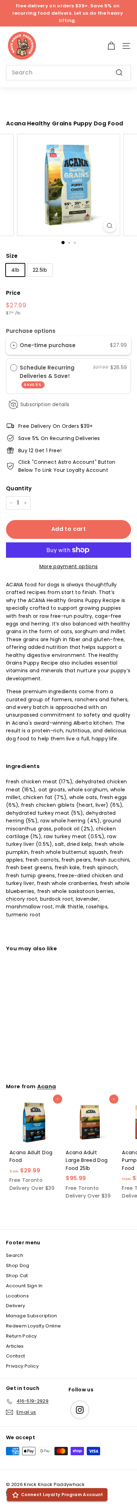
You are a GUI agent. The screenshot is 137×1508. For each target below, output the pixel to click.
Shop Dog (18, 1265)
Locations (17, 1296)
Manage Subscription (31, 1315)
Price (13, 293)
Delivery (15, 1305)
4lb (15, 269)
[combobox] (68, 72)
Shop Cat (17, 1275)
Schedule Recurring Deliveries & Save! (47, 375)
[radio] (13, 345)
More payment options (68, 566)
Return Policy (21, 1336)
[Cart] (111, 46)
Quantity (19, 488)
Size (12, 255)
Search (14, 1255)
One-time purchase (48, 345)
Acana (46, 1086)
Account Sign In (24, 1285)
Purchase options (31, 331)
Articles (15, 1346)
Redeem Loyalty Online (33, 1326)
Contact (15, 1356)
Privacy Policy (22, 1366)
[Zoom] (109, 225)
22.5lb (40, 269)
